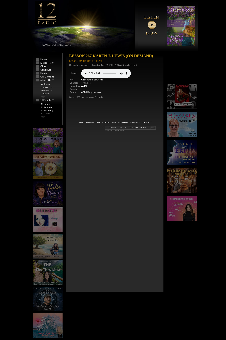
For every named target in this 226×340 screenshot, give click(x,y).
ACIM (84, 86)
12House (112, 128)
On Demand (123, 122)
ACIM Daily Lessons (91, 92)
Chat (98, 122)
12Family (146, 122)
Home (80, 122)
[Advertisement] (182, 68)
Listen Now (89, 122)
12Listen (143, 128)
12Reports (122, 128)
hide (152, 128)
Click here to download (92, 79)
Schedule (105, 122)
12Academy (133, 128)
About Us (134, 122)
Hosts (114, 122)
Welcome (46, 84)
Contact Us (47, 87)
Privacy (45, 94)
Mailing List (47, 90)
